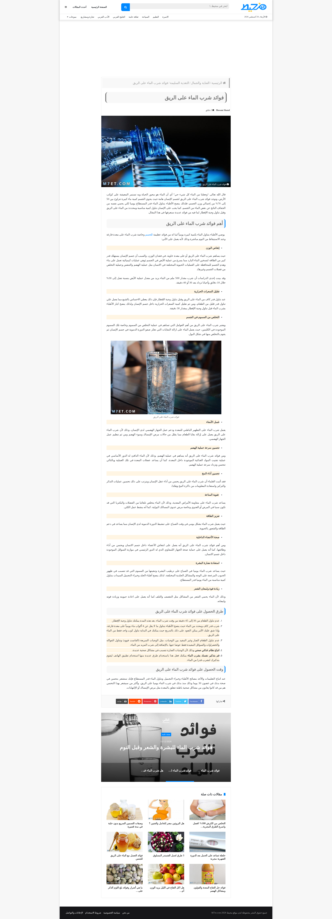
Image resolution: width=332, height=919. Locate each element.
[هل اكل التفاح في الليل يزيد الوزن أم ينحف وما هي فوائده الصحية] (166, 874)
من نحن (126, 912)
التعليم (156, 17)
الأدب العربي (103, 17)
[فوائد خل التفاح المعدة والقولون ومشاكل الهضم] (207, 874)
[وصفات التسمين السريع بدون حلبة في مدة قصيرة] (125, 810)
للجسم (149, 234)
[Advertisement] (166, 47)
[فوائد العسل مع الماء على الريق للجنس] (125, 842)
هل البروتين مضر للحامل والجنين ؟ (166, 823)
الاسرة (165, 17)
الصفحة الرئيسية (99, 7)
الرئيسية (217, 83)
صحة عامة (166, 734)
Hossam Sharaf (223, 110)
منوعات (72, 17)
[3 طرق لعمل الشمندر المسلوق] (166, 842)
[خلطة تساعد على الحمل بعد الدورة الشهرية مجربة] (207, 842)
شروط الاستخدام (93, 912)
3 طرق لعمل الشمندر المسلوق (168, 855)
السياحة (145, 17)
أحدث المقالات (79, 7)
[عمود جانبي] (66, 7)
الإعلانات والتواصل (74, 912)
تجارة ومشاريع (87, 17)
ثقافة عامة (134, 17)
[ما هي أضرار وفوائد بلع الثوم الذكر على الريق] (125, 874)
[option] (166, 747)
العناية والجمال (200, 83)
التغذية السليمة (179, 83)
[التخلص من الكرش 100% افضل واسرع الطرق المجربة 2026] (207, 810)
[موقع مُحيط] (253, 7)
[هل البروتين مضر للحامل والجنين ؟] (166, 810)
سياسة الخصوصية (111, 912)
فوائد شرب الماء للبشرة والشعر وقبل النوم (166, 747)
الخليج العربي (119, 17)
